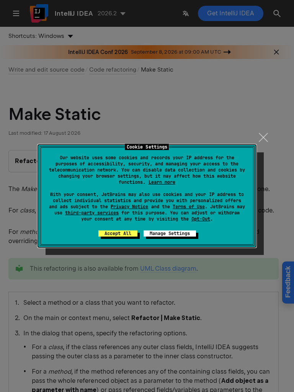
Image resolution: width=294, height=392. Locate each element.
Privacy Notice (129, 207)
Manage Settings (170, 233)
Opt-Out (200, 219)
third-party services (92, 213)
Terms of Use (189, 207)
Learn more (162, 182)
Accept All (118, 233)
